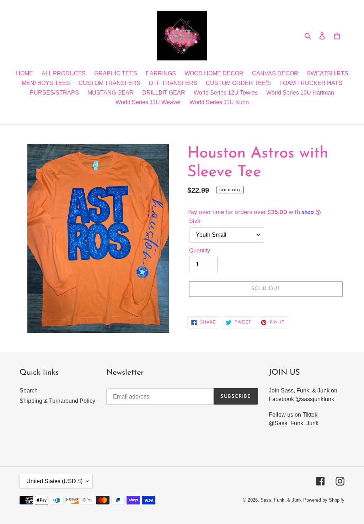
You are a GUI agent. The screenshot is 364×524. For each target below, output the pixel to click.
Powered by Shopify (323, 500)
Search (29, 390)
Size (194, 221)
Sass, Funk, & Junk (281, 500)
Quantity (199, 250)
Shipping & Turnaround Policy (57, 401)
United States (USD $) (54, 481)
